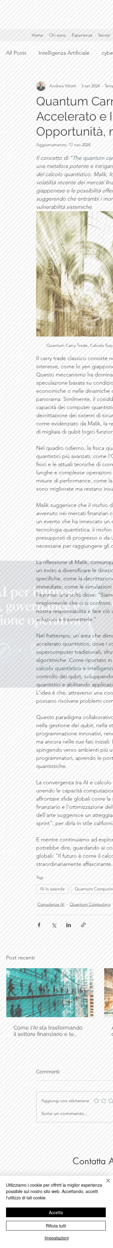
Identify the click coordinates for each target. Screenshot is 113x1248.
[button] (55, 554)
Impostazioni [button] (57, 1238)
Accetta (56, 1212)
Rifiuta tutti (56, 1226)
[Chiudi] (104, 1184)
